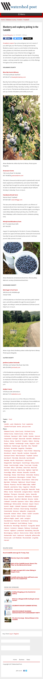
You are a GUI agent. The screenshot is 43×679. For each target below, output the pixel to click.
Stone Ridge (7, 472)
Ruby (20, 487)
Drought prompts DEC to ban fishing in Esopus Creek (23, 571)
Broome (30, 499)
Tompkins (25, 441)
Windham (7, 494)
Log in (11, 634)
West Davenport (20, 455)
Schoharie (25, 504)
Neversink (21, 497)
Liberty (28, 494)
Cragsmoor (26, 487)
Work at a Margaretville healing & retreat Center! (25, 599)
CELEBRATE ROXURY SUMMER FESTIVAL (24, 605)
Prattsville (17, 521)
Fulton (27, 501)
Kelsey (21, 465)
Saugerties (21, 448)
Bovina (31, 434)
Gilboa (31, 501)
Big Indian (7, 482)
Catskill (29, 513)
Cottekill (28, 477)
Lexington (27, 518)
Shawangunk (8, 451)
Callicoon (6, 528)
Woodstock (7, 453)
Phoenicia (13, 484)
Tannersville (17, 492)
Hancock (37, 436)
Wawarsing (37, 451)
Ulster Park (26, 467)
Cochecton (13, 528)
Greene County (18, 434)
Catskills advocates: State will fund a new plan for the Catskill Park (24, 578)
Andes (26, 434)
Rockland (36, 497)
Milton (14, 472)
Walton (31, 441)
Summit (6, 506)
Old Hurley (13, 470)
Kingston (32, 443)
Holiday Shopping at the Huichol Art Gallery (24, 592)
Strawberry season (8, 43)
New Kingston (17, 463)
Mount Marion (26, 480)
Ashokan (19, 472)
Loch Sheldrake (17, 538)
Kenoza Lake (8, 538)
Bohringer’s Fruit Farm (10, 290)
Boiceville (26, 472)
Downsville (33, 453)
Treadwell (26, 20)
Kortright (15, 439)
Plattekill (34, 446)
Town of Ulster (28, 451)
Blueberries (17, 424)
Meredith (29, 439)
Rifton (13, 467)
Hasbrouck (20, 535)
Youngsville (31, 526)
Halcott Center (21, 516)
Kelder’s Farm (7, 389)
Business (21, 659)
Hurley (27, 443)
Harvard (6, 540)
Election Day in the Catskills (20, 558)
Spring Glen (24, 489)
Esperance (21, 501)
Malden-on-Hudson (15, 480)
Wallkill (33, 484)
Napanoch (17, 489)
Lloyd (37, 443)
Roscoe (6, 499)
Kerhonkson (12, 477)
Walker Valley (26, 484)
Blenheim (24, 499)
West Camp (34, 480)
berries (19, 426)
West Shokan (21, 475)
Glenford (6, 470)
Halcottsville (28, 460)
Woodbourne (8, 526)
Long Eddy (35, 538)
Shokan (14, 475)
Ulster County (19, 431)
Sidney (12, 441)
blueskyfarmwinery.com (18, 77)
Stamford (18, 441)
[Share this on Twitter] (18, 38)
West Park (34, 467)
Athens (19, 513)
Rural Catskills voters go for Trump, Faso (16, 553)
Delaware (20, 528)
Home (3, 20)
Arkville (12, 460)
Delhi (20, 436)
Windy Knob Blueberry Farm (12, 221)
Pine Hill (19, 484)
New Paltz (24, 446)
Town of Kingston (18, 451)
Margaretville (8, 463)
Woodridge (16, 526)
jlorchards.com (15, 367)
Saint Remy (19, 467)
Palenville (36, 492)
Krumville (32, 472)
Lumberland (20, 530)
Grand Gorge (26, 463)
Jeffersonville (36, 535)
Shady (38, 489)
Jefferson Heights (9, 518)
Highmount (21, 482)
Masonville (22, 439)
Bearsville (32, 489)
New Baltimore (8, 497)
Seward (31, 504)
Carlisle (36, 499)
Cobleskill (7, 501)
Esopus (6, 443)
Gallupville (23, 511)
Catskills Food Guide (10, 426)
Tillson (34, 477)
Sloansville (7, 513)
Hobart (6, 465)
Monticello (21, 494)
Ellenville (33, 487)
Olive (29, 446)
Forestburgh (34, 528)
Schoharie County (29, 431)
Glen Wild (37, 533)
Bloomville (22, 458)
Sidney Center (35, 463)
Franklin (19, 20)
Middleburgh (8, 504)
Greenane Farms (8, 171)
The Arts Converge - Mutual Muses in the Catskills (25, 618)
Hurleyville (28, 535)
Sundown (26, 453)
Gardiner (11, 443)
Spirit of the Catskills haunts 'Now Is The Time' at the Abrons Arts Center (24, 564)
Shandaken (28, 448)
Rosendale (14, 448)
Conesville (14, 501)
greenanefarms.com (17, 175)
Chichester (14, 482)
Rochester (7, 448)
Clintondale (29, 475)
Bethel (38, 526)
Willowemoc (28, 497)
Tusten (30, 523)
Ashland (13, 513)
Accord (6, 477)
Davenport (14, 436)
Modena (36, 475)
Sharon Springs (24, 509)
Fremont (6, 530)
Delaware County (11, 20)
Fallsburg (27, 528)
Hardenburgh (20, 443)
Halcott (14, 453)
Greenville (34, 494)
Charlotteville (8, 511)
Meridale (6, 460)
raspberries (29, 424)
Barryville (36, 530)
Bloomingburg (8, 533)
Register (16, 634)
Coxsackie (35, 513)
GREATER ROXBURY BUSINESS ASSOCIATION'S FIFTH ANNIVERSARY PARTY (26, 612)
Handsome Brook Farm (10, 195)
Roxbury (6, 441)
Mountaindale (27, 538)
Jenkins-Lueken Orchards (11, 362)
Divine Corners (24, 533)
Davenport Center (9, 455)
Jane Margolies (9, 35)
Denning (36, 441)
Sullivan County (8, 434)
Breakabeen (33, 509)
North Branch (25, 521)
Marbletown (7, 446)
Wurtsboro (24, 526)
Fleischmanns (20, 460)
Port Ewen (7, 467)
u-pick (11, 424)
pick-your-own (26, 426)
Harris (14, 535)
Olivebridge (7, 475)
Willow (6, 492)
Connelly (35, 465)
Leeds (21, 518)
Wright (12, 506)
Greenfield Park (8, 489)
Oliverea (6, 484)
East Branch (7, 458)
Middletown (36, 439)
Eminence (16, 511)
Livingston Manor (27, 492)
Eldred (31, 533)
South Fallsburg (22, 523)
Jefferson (37, 501)
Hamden (31, 436)
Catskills (6, 424)
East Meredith (30, 458)
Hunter (11, 492)
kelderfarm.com (16, 394)
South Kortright (14, 465)
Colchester (7, 436)
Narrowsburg (34, 521)
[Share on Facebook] (8, 38)
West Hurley (21, 470)
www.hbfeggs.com (16, 200)
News (28, 659)
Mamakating (28, 530)
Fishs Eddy (15, 458)
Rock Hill (6, 523)
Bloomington (21, 477)
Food (10, 419)
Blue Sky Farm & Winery (10, 72)
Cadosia (35, 455)
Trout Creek (27, 465)
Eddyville (6, 487)
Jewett (17, 518)
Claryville (19, 453)
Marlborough (16, 446)
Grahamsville (8, 535)
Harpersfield (7, 439)
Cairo (15, 497)
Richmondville (17, 504)
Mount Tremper (31, 482)
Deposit (11, 499)
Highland (28, 470)
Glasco (6, 480)
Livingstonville (31, 511)
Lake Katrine (14, 487)
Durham (13, 516)
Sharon (36, 504)
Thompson (14, 494)
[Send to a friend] (28, 38)
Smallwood (13, 523)
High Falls (35, 470)
